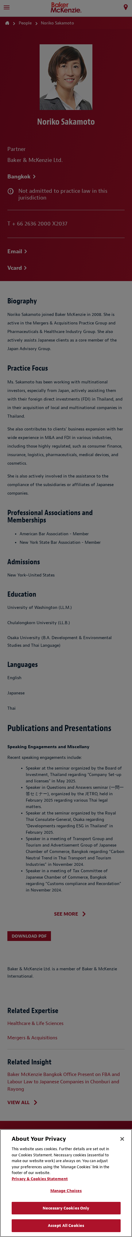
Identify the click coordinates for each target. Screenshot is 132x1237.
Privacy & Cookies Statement (40, 1178)
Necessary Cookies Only (66, 1208)
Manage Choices (66, 1190)
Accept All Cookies (66, 1225)
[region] (66, 1183)
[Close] (122, 1139)
